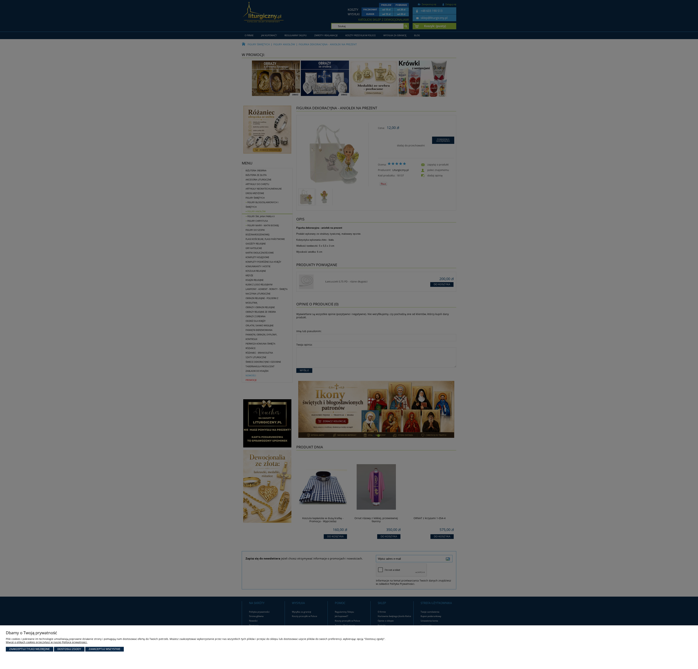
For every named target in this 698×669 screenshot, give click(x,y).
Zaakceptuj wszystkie (104, 649)
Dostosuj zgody (69, 649)
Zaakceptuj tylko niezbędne (29, 649)
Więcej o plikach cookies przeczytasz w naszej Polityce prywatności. (46, 642)
